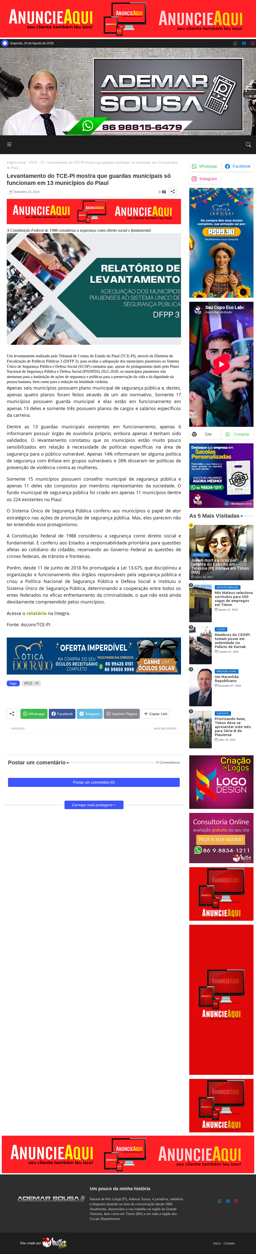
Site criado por (31, 1243)
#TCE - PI (37, 162)
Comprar (241, 434)
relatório (36, 613)
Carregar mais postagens (92, 805)
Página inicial (16, 162)
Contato (229, 1243)
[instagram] (253, 43)
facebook (241, 166)
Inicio (217, 1243)
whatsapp (208, 166)
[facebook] (244, 43)
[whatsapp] (235, 43)
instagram (208, 179)
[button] (249, 145)
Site (208, 434)
